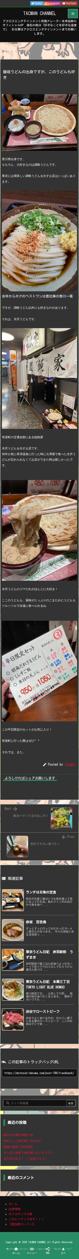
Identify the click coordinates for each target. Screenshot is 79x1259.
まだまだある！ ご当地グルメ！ (25, 1158)
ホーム (9, 51)
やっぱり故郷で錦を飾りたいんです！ (28, 1152)
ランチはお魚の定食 (41, 892)
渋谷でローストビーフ (43, 1011)
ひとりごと (28, 51)
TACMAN (70, 764)
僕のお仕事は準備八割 (18, 1135)
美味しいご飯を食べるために (22, 1140)
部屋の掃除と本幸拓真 (18, 1146)
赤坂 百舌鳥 (36, 922)
